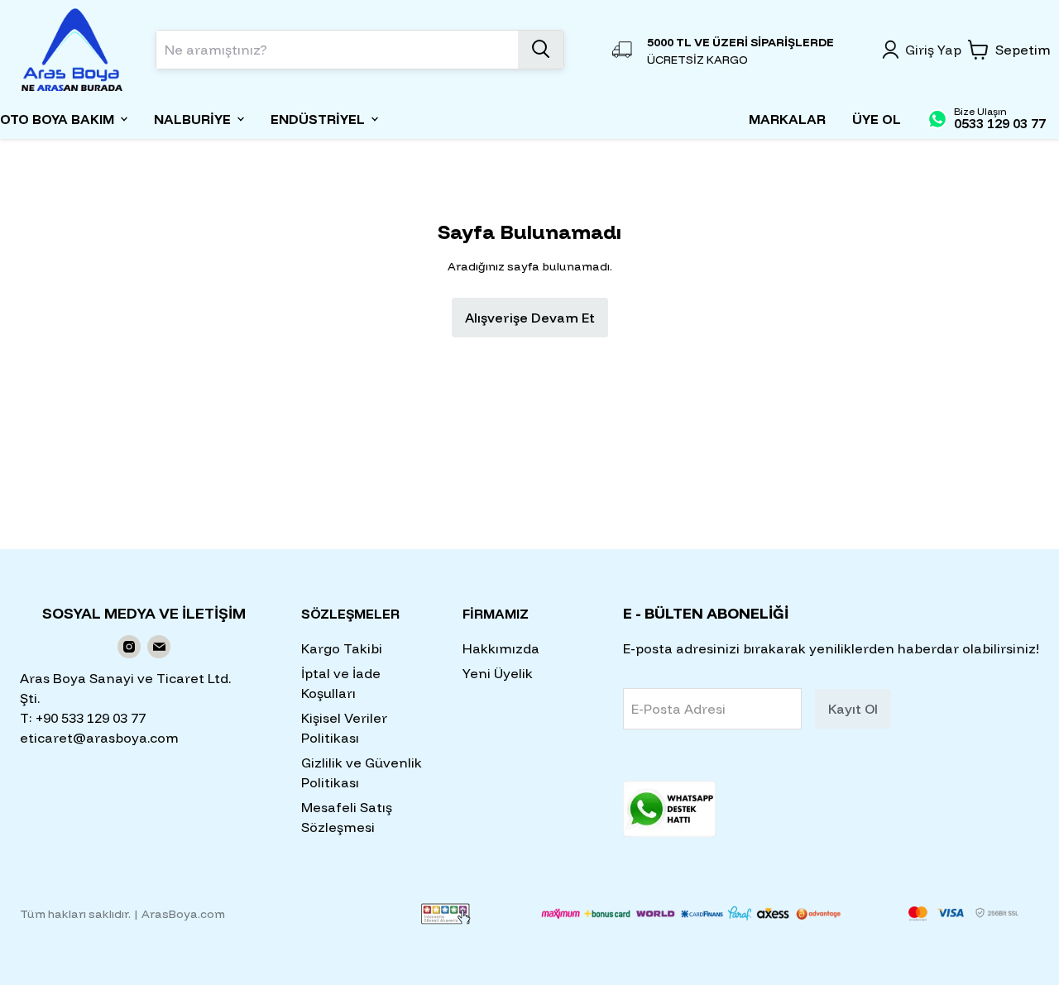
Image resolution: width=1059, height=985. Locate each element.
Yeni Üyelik (497, 673)
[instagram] (129, 646)
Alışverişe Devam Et (530, 317)
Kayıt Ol (853, 708)
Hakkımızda (500, 648)
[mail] (158, 646)
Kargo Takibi (341, 648)
